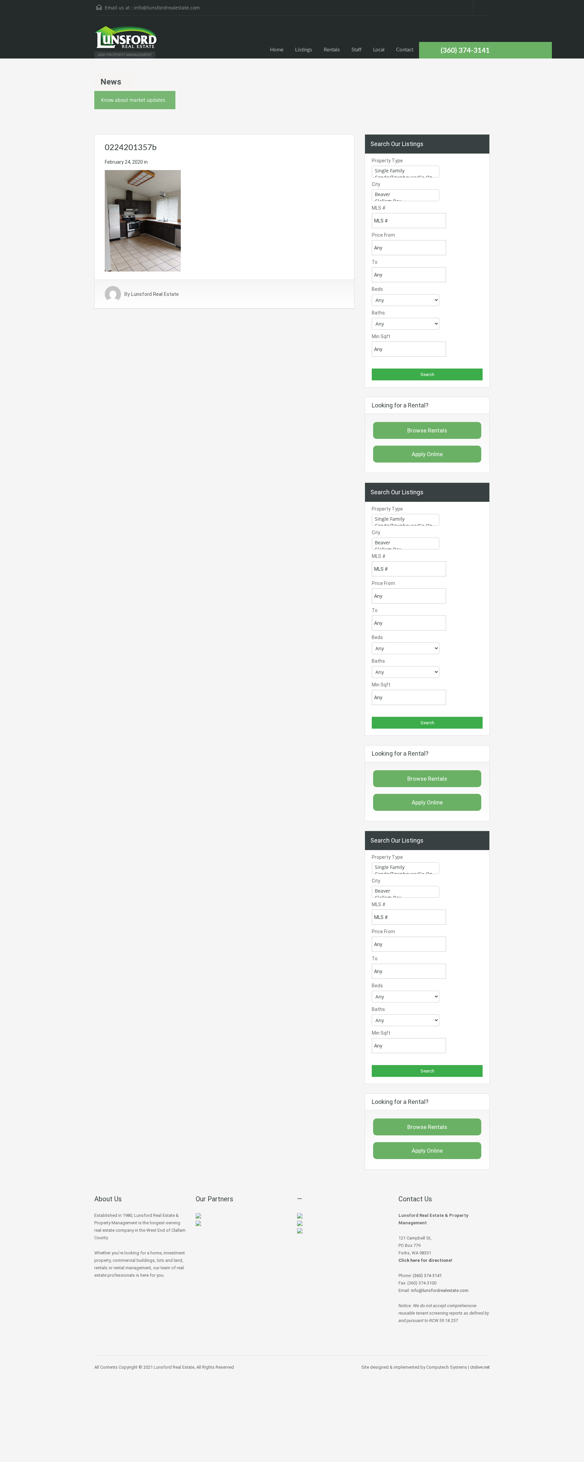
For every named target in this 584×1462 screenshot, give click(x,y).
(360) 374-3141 (465, 50)
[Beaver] (405, 194)
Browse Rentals (427, 430)
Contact (404, 49)
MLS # (379, 208)
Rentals (332, 49)
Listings (303, 49)
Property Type (387, 160)
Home (277, 49)
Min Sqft (381, 336)
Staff (356, 49)
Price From (383, 235)
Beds (377, 289)
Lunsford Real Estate (155, 294)
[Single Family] (405, 170)
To (375, 262)
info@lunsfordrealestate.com (167, 7)
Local (379, 49)
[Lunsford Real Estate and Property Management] (126, 40)
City (376, 184)
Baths (378, 312)
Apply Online (427, 454)
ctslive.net (480, 1367)
